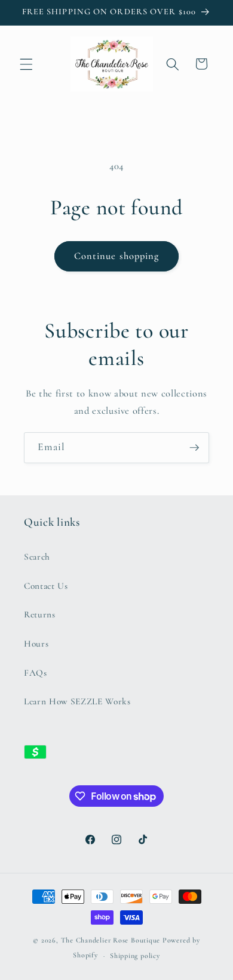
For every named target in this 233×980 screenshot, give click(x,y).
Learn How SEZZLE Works (77, 701)
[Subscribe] (194, 447)
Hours (36, 643)
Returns (40, 614)
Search (37, 556)
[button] (26, 63)
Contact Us (46, 585)
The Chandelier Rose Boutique (111, 940)
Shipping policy (135, 955)
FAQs (35, 672)
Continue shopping (117, 256)
